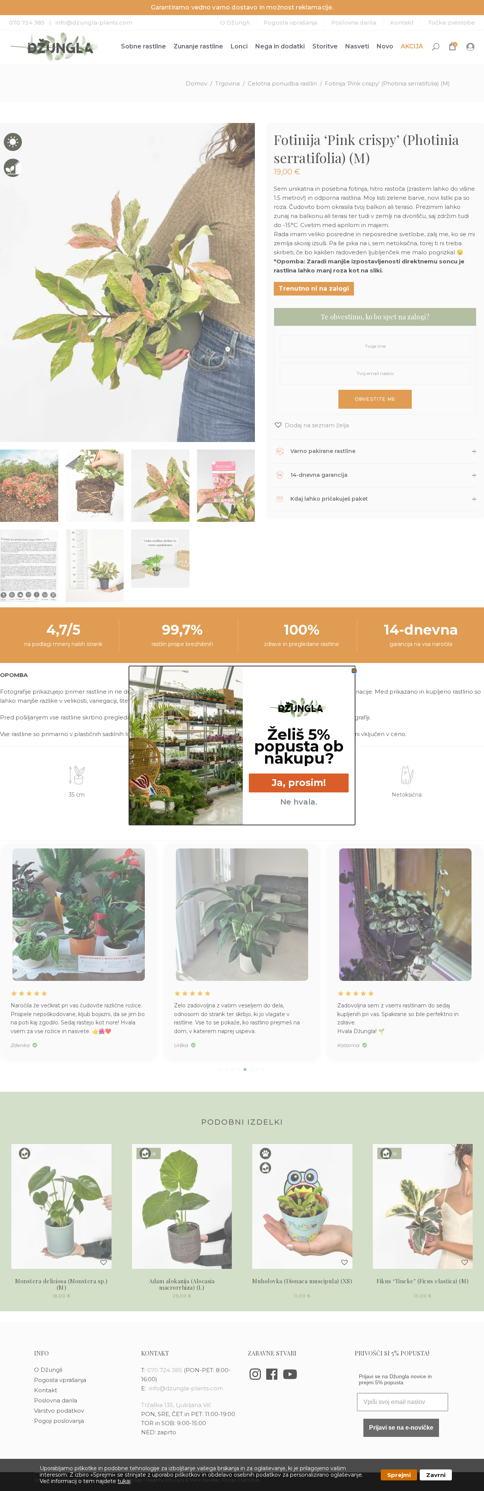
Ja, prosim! (299, 782)
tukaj (124, 1481)
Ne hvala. (298, 802)
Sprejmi (399, 1475)
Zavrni (435, 1475)
